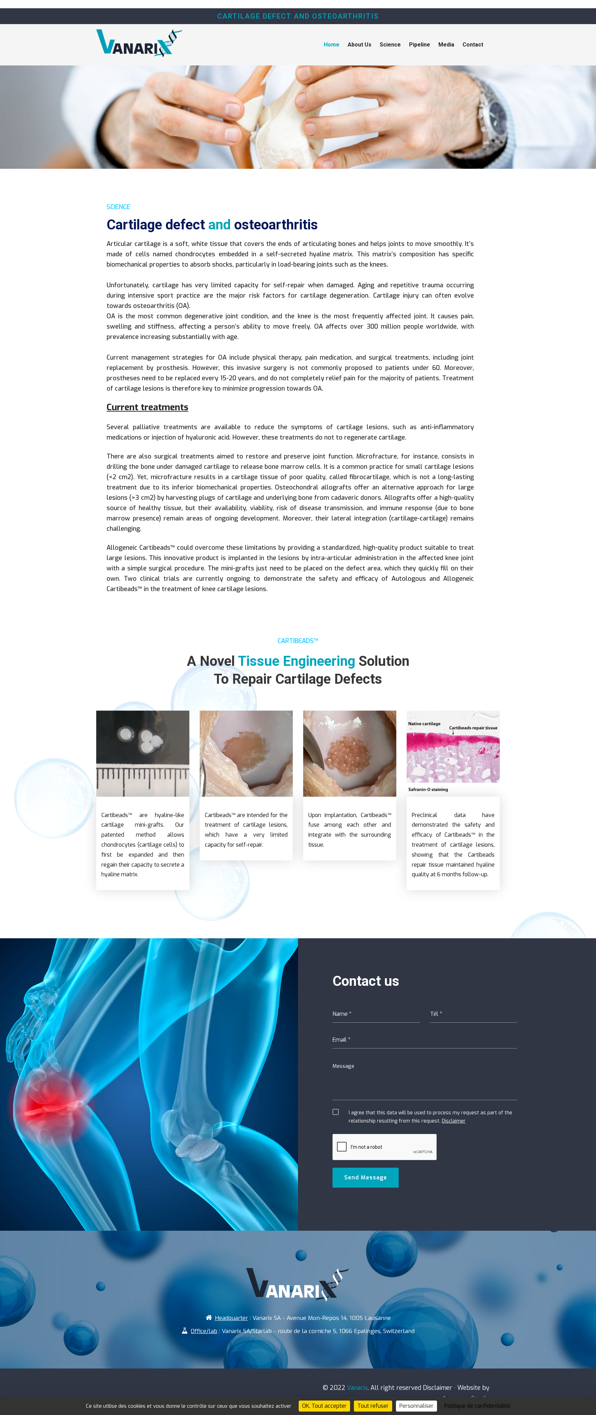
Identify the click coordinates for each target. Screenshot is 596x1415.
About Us (359, 44)
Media (446, 44)
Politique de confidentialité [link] (477, 1405)
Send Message (365, 1177)
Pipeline (419, 44)
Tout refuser (373, 1405)
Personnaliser (416, 1405)
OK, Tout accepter (324, 1405)
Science (390, 44)
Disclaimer (454, 1121)
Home (331, 44)
